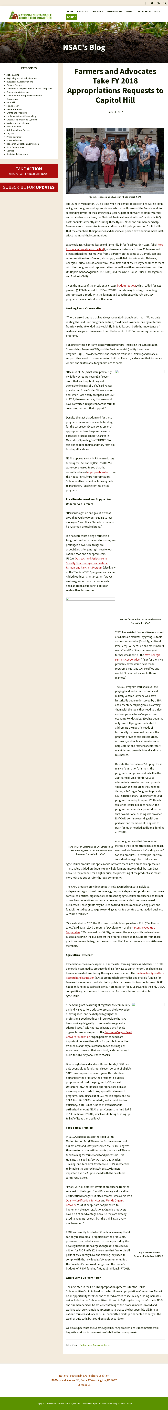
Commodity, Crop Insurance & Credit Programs (29, 88)
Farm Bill (11, 102)
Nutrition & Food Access (18, 129)
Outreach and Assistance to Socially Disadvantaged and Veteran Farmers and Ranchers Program (87, 563)
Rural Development (16, 147)
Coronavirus (12, 98)
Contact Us (84, 1385)
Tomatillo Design (125, 1403)
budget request (126, 285)
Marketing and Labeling (18, 123)
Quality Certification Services (83, 1200)
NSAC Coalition (14, 126)
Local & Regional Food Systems (22, 119)
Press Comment (14, 136)
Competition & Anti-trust (18, 92)
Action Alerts (13, 74)
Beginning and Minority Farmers (22, 78)
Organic (10, 133)
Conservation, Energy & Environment (24, 95)
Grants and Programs (17, 112)
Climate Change (14, 85)
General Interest (15, 109)
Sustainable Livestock (17, 154)
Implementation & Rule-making (21, 116)
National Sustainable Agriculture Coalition (70, 1403)
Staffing (10, 150)
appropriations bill (98, 472)
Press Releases (14, 140)
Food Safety (13, 105)
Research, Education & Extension (23, 143)
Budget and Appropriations (95, 1345)
